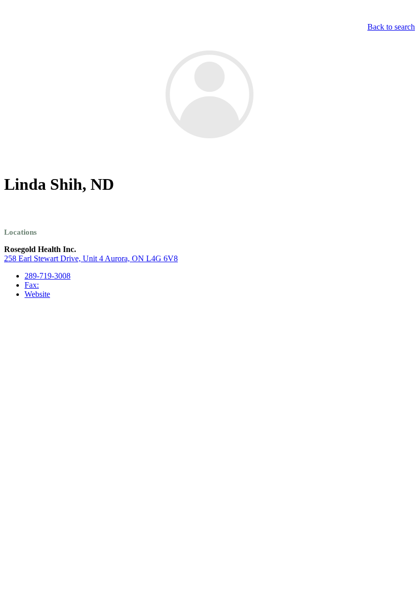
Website (37, 294)
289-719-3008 (48, 275)
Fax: (32, 285)
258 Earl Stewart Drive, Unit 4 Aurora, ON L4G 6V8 (91, 258)
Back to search (391, 26)
